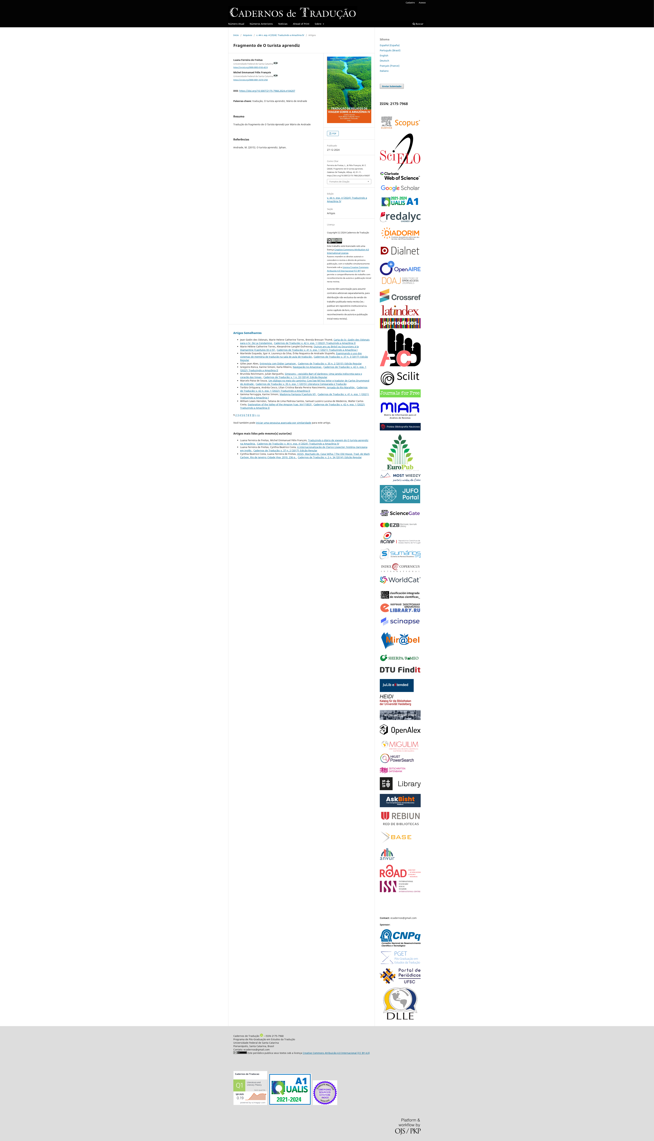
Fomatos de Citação (339, 181)
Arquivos (247, 35)
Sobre (318, 23)
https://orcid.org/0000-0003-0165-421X (250, 67)
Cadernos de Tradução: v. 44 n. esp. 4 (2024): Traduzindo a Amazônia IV (298, 443)
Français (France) (389, 65)
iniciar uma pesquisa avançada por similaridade (283, 422)
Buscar (419, 23)
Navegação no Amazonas (307, 367)
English (384, 55)
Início (236, 35)
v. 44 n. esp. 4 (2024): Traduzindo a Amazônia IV (280, 35)
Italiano (384, 70)
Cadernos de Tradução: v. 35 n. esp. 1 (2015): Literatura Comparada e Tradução (301, 384)
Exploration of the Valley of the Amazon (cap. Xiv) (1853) (280, 404)
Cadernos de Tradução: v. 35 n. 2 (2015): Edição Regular (330, 363)
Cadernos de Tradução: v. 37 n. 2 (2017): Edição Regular (285, 450)
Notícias (282, 23)
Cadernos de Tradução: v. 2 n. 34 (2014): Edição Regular (330, 457)
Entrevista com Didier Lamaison (278, 363)
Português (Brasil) (390, 50)
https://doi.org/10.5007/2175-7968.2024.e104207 (267, 90)
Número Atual (236, 23)
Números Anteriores (261, 23)
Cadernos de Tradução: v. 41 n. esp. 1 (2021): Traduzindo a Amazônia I (317, 350)
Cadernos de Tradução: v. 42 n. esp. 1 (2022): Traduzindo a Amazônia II (315, 343)
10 (253, 415)
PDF (334, 133)
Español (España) (390, 45)
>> (258, 415)
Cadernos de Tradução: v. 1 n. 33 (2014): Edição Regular (295, 377)
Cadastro (410, 2)
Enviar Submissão (391, 86)
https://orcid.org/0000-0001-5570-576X (250, 80)
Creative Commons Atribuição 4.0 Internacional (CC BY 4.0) (336, 1053)
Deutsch (384, 60)
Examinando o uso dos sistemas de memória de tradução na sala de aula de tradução (301, 355)
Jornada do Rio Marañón (341, 387)
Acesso (422, 2)
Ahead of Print (301, 23)
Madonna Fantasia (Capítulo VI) (298, 394)
